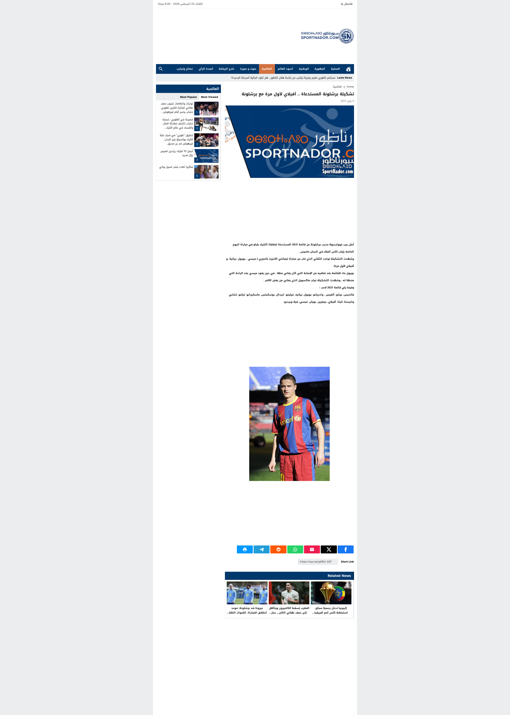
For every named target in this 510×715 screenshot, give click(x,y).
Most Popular (188, 97)
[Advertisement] (228, 36)
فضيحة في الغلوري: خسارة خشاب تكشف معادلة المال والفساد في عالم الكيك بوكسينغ (177, 125)
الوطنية (304, 68)
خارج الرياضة (226, 68)
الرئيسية (348, 69)
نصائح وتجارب (185, 68)
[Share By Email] (312, 549)
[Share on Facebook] (346, 549)
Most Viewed (209, 97)
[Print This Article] (245, 549)
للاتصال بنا (346, 3)
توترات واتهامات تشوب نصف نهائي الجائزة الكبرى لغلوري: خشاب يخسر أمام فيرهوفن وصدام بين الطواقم (176, 109)
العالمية (267, 68)
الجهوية (320, 68)
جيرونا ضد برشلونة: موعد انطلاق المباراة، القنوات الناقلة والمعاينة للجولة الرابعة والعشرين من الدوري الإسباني (247, 615)
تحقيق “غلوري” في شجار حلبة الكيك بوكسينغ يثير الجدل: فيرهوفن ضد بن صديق (176, 139)
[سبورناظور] (327, 36)
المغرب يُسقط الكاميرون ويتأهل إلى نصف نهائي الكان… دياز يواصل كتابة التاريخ (289, 613)
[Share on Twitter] (329, 549)
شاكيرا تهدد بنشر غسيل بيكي (176, 166)
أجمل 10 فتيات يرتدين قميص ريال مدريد (176, 153)
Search (161, 69)
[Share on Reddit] (278, 549)
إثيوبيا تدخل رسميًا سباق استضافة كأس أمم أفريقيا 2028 (331, 613)
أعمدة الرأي (206, 68)
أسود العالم (285, 68)
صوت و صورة (248, 68)
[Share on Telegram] (262, 549)
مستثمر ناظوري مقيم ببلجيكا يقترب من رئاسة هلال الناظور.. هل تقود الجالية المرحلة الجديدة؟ (283, 77)
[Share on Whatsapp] (295, 549)
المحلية (335, 68)
